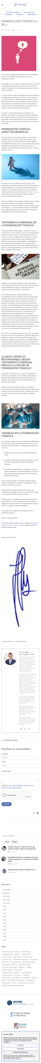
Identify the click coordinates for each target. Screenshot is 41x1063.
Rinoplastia (20, 14)
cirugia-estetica (17, 956)
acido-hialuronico (6, 956)
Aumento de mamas (13, 12)
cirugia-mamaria (6, 977)
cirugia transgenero (21, 641)
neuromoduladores (26, 972)
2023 (4, 920)
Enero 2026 (6, 903)
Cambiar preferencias (20, 1052)
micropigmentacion (15, 962)
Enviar (6, 804)
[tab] (7, 842)
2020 (4, 930)
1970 (4, 906)
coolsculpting (26, 977)
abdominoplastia (26, 951)
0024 (4, 916)
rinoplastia (17, 951)
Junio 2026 (6, 893)
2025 (4, 910)
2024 (4, 913)
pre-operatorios (34, 959)
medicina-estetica (26, 954)
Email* (3, 762)
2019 (4, 933)
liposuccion (14, 964)
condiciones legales (20, 786)
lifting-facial (22, 967)
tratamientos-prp (6, 959)
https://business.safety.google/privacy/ (12, 1059)
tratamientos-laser (27, 956)
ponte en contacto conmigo (15, 525)
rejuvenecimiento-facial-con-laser (11, 972)
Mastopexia (8, 14)
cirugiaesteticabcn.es (8, 641)
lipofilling (4, 985)
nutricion (17, 954)
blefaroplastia (18, 969)
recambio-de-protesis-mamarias (15, 980)
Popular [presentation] (7, 842)
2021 (4, 926)
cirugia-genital (6, 964)
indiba (3, 980)
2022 (4, 923)
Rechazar (20, 1049)
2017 (4, 940)
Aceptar (20, 1045)
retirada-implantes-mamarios (16, 985)
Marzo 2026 (6, 900)
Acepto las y (17, 787)
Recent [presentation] (14, 842)
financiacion (5, 962)
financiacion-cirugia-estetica (9, 967)
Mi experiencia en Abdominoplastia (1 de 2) (21, 869)
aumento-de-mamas (7, 951)
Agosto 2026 (7, 889)
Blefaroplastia (32, 14)
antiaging (29, 967)
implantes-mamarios (7, 969)
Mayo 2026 (6, 896)
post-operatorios (16, 977)
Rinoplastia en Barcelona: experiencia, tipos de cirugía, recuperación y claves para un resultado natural (23, 859)
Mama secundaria (28, 12)
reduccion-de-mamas (24, 964)
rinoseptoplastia (29, 980)
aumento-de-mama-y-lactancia (26, 982)
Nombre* (4, 754)
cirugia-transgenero (7, 975)
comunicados (17, 975)
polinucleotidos (6, 982)
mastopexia (26, 975)
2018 (4, 936)
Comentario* (6, 771)
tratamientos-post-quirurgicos (20, 959)
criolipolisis (35, 977)
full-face (14, 982)
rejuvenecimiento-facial (28, 962)
